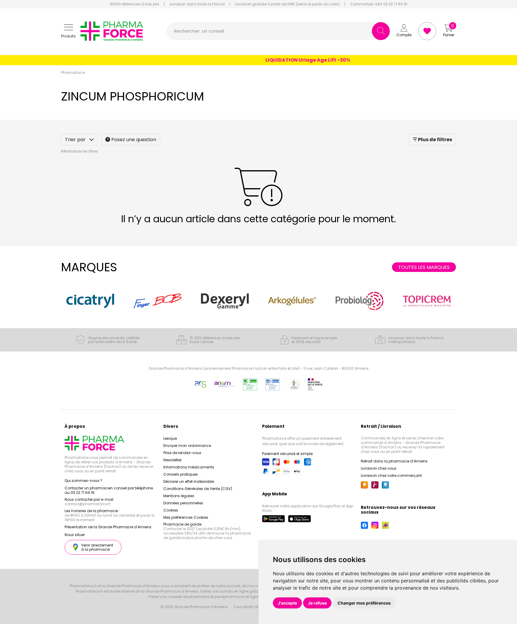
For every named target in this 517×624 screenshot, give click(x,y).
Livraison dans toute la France (197, 4)
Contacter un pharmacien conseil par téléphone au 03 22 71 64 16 (109, 490)
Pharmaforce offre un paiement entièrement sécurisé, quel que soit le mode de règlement (302, 441)
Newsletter (172, 460)
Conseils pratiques (180, 474)
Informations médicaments (188, 467)
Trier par (76, 139)
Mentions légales (178, 496)
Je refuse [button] (317, 602)
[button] (68, 31)
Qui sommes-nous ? (83, 480)
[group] (90, 301)
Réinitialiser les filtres (79, 151)
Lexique (170, 438)
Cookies (170, 510)
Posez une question (133, 139)
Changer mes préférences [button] (364, 602)
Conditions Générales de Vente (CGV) (197, 488)
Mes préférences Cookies (185, 517)
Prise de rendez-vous (182, 453)
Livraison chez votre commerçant (391, 475)
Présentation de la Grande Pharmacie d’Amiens (108, 526)
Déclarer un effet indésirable (188, 481)
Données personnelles (183, 503)
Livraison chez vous (378, 468)
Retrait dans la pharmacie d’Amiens (394, 461)
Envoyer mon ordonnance (187, 445)
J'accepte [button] (287, 602)
